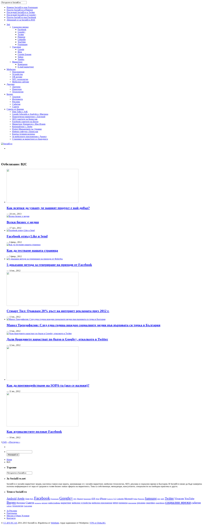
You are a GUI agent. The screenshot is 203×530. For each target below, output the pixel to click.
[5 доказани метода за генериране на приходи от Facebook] (35, 259)
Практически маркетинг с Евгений (28, 116)
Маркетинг (17, 62)
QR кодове (17, 77)
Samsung (151, 498)
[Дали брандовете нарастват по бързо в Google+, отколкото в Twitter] (39, 333)
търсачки (28, 506)
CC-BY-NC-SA (10, 523)
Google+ (21, 32)
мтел (115, 502)
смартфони (160, 503)
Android (12, 498)
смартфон (150, 503)
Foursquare (22, 44)
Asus (27, 499)
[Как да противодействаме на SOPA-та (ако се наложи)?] (42, 379)
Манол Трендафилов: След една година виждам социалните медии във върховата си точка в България (83, 325)
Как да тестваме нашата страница (32, 250)
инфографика (54, 503)
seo (158, 499)
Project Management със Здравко (27, 129)
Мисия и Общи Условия (18, 516)
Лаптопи (16, 87)
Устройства (17, 74)
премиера (123, 503)
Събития (16, 104)
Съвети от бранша (15, 109)
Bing (20, 52)
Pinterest (21, 37)
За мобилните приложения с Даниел (29, 136)
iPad (97, 499)
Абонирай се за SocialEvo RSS (21, 20)
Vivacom (179, 498)
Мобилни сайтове (20, 82)
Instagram (87, 499)
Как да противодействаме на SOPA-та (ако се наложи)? (48, 385)
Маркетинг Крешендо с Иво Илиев (28, 124)
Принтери (17, 89)
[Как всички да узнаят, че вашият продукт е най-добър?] (42, 202)
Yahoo (20, 57)
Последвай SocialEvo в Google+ (21, 15)
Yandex (21, 59)
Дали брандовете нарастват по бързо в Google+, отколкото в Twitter (57, 339)
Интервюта (17, 99)
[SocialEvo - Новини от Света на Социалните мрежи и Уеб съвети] (6, 144)
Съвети (15, 106)
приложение (132, 503)
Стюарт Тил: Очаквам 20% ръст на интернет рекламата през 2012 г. (58, 311)
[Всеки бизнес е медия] (18, 216)
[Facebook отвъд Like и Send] (21, 230)
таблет (9, 506)
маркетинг (66, 503)
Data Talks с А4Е (20, 111)
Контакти (11, 518)
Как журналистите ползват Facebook (34, 431)
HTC (75, 499)
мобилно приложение (102, 503)
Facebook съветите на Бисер (25, 121)
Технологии (17, 92)
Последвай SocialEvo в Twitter (21, 12)
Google (21, 49)
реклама (141, 503)
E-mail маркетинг (26, 67)
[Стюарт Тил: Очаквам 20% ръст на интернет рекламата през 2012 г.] (42, 305)
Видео (11, 502)
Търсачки (16, 47)
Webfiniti (55, 523)
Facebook (22, 29)
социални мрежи (178, 502)
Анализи (16, 97)
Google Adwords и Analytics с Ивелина (30, 114)
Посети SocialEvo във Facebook (21, 17)
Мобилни (11, 69)
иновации (38, 503)
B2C (32, 499)
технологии (17, 506)
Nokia (135, 499)
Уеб (8, 24)
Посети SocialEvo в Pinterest (20, 10)
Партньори (12, 513)
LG (115, 499)
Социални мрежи (20, 27)
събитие (196, 502)
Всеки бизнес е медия (23, 222)
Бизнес (10, 94)
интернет (45, 503)
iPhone (103, 498)
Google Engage (24, 54)
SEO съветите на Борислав (24, 119)
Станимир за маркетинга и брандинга (30, 139)
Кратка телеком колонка (23, 134)
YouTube (22, 42)
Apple (21, 498)
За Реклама (12, 511)
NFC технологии (20, 79)
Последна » (14, 442)
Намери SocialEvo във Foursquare (22, 7)
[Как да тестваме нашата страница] (23, 244)
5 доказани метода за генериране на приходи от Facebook (49, 265)
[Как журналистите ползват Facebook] (42, 426)
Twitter (21, 34)
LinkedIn (22, 39)
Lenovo (110, 499)
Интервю (20, 503)
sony (162, 499)
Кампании (22, 64)
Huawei (80, 499)
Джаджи (11, 84)
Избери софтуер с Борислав (25, 131)
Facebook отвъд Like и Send (27, 236)
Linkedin (120, 499)
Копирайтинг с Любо (22, 126)
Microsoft (128, 499)
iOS (93, 498)
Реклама (16, 101)
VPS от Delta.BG (98, 523)
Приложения (18, 72)
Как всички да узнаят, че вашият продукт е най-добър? (48, 208)
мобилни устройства (81, 503)
